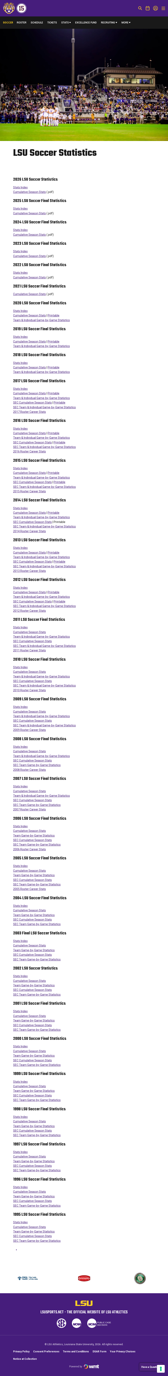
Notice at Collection (25, 1359)
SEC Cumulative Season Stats (32, 402)
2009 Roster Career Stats (29, 730)
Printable (53, 315)
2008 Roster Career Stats (29, 769)
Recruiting (108, 22)
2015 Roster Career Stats (29, 491)
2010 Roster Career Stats (29, 690)
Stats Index (20, 187)
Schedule (37, 22)
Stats (65, 22)
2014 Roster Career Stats (29, 531)
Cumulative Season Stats (29, 192)
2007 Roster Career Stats (29, 809)
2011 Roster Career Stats (29, 650)
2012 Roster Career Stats (29, 610)
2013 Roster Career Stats (29, 571)
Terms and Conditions (76, 1351)
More (124, 22)
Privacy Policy (21, 1351)
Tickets (52, 22)
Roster (21, 22)
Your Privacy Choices (122, 1351)
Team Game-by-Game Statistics (34, 835)
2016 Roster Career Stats (29, 451)
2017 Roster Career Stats (29, 411)
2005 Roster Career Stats (29, 889)
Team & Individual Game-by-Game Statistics (41, 320)
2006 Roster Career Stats (29, 849)
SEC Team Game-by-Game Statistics (37, 765)
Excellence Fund (86, 23)
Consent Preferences (46, 1351)
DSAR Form (99, 1351)
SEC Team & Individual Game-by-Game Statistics (44, 407)
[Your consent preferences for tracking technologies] (161, 1369)
